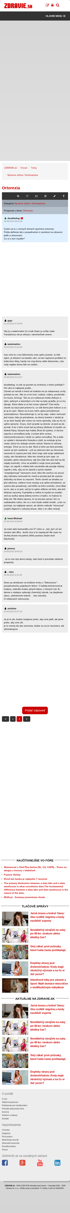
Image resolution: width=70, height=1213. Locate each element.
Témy (34, 167)
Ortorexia (28, 210)
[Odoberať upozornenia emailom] (36, 196)
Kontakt (5, 1119)
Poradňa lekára (9, 1146)
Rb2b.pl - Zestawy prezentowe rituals (24, 897)
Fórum (24, 167)
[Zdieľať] (63, 196)
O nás (4, 1099)
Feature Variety (12, 874)
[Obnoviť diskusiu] (45, 196)
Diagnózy (6, 1133)
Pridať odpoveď (35, 710)
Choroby (6, 1130)
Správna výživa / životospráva (22, 175)
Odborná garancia (10, 1102)
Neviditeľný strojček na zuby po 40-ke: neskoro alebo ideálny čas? (47, 934)
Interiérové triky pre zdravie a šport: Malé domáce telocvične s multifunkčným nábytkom (49, 983)
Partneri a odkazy (9, 1115)
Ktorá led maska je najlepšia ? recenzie (25, 879)
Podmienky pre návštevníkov (14, 1105)
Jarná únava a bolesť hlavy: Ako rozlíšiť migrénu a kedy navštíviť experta (47, 917)
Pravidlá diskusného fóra (13, 1109)
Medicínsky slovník (10, 1140)
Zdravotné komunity (10, 1143)
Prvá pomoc (7, 1136)
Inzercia (5, 1112)
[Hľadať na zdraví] (18, 196)
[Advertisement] (35, 56)
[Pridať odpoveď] (54, 196)
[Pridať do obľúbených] (27, 196)
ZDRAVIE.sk (10, 167)
